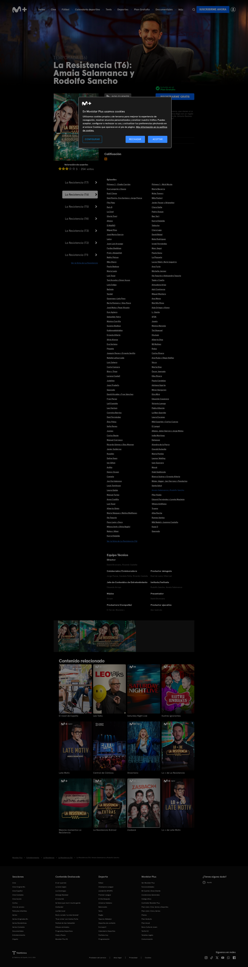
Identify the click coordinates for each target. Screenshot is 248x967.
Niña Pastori (157, 198)
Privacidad (133, 958)
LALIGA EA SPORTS (105, 891)
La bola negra (60, 887)
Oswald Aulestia (159, 449)
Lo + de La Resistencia (173, 773)
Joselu (155, 321)
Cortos (15, 903)
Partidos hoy (103, 935)
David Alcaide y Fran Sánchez (120, 394)
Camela (110, 476)
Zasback (131, 830)
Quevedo (111, 390)
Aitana (110, 221)
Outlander (59, 907)
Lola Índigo (112, 285)
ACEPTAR (158, 139)
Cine (53, 9)
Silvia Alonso (112, 339)
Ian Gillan (111, 463)
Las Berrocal (60, 911)
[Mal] (63, 168)
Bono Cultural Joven (149, 927)
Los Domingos (60, 891)
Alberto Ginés (113, 508)
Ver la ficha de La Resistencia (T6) (122, 541)
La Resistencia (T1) (76, 255)
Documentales (164, 9)
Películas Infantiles (19, 911)
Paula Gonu (157, 253)
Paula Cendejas (159, 380)
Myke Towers (157, 193)
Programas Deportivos (64, 931)
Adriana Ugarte (159, 385)
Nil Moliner (156, 344)
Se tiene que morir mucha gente (68, 903)
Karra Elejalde (158, 221)
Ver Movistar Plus (148, 883)
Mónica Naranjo (159, 326)
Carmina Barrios (114, 412)
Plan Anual (146, 923)
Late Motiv (64, 773)
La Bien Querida (159, 412)
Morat (154, 467)
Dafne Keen (112, 458)
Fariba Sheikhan (114, 248)
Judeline (111, 380)
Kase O (155, 526)
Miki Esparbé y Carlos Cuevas (165, 422)
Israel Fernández (159, 244)
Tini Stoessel (157, 330)
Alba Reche (157, 513)
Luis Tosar (111, 276)
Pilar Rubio (156, 495)
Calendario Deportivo (106, 931)
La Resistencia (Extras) (104, 830)
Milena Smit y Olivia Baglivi (118, 526)
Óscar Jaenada (158, 371)
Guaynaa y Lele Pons (116, 298)
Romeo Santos (158, 517)
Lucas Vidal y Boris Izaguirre (164, 262)
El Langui (156, 426)
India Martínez (158, 435)
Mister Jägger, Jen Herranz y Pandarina (169, 481)
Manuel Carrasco (115, 440)
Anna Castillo (113, 499)
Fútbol (65, 9)
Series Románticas (19, 923)
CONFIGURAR (92, 139)
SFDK (154, 317)
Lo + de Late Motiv (171, 830)
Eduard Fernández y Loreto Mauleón (168, 499)
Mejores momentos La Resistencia (70, 831)
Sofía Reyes (112, 426)
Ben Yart (155, 216)
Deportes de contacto (106, 923)
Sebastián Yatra (114, 317)
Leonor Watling (158, 458)
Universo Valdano (105, 903)
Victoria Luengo (159, 403)
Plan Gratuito (142, 9)
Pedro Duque (157, 211)
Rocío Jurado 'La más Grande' (67, 915)
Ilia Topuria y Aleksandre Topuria (166, 276)
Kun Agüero (112, 312)
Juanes (110, 431)
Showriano (132, 773)
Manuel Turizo (113, 495)
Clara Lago (157, 230)
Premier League (104, 895)
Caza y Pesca (60, 935)
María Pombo (158, 454)
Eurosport (102, 927)
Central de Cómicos (103, 773)
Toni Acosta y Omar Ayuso (118, 280)
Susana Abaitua (114, 326)
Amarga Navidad (61, 895)
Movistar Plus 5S (61, 939)
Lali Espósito (112, 403)
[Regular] (66, 168)
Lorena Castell (113, 376)
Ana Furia (156, 266)
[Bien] (70, 168)
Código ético (146, 899)
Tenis (109, 9)
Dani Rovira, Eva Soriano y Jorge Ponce (124, 198)
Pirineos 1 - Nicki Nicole (162, 184)
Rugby (100, 915)
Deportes (122, 9)
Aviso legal (118, 958)
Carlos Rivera (158, 353)
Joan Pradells (113, 385)
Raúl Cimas (112, 193)
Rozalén (110, 454)
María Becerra (158, 189)
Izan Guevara (158, 463)
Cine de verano (18, 907)
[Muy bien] (73, 168)
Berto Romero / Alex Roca (119, 303)
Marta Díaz (157, 367)
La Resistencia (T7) (77, 182)
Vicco (154, 362)
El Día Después (104, 899)
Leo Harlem (112, 408)
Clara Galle (157, 207)
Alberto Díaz (157, 339)
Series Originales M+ (20, 919)
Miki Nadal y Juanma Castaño (165, 522)
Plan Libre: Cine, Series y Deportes (155, 907)
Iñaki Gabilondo (159, 472)
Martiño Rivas (158, 303)
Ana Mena (156, 298)
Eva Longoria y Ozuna (116, 189)
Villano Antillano (159, 504)
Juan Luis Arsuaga (115, 244)
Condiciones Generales (151, 895)
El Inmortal (59, 899)
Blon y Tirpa (112, 371)
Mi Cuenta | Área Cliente (151, 891)
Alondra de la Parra (160, 444)
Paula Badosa (113, 266)
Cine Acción (17, 899)
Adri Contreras (158, 289)
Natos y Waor (113, 531)
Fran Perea (112, 399)
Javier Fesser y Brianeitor (163, 202)
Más (180, 9)
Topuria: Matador (105, 919)
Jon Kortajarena (114, 481)
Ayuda (209, 882)
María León (112, 271)
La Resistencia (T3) (77, 230)
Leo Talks (98, 716)
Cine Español (17, 891)
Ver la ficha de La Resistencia (84, 263)
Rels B (109, 207)
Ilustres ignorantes (171, 716)
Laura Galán (112, 490)
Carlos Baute (113, 435)
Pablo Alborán (158, 408)
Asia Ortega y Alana (160, 307)
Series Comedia (18, 927)
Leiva (109, 239)
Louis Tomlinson (114, 485)
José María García (115, 234)
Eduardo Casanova (160, 399)
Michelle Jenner (159, 271)
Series (41, 9)
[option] (69, 636)
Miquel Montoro (159, 294)
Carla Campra (113, 367)
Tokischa (155, 225)
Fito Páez (111, 202)
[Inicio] (19, 9)
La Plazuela (157, 257)
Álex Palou (111, 422)
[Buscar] (193, 9)
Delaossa (156, 440)
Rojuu (154, 348)
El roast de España (68, 716)
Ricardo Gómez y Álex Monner (120, 444)
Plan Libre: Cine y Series (151, 911)
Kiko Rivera (157, 376)
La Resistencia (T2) (77, 243)
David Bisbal (157, 234)
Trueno (155, 508)
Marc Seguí (157, 248)
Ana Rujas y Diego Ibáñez (163, 358)
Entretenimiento (18, 935)
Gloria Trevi (112, 216)
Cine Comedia (17, 895)
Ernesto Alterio (113, 335)
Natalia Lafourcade (115, 358)
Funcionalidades (148, 887)
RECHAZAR (135, 139)
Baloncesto (102, 907)
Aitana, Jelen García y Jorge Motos (167, 431)
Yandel (110, 294)
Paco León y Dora (115, 522)
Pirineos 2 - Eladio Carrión (118, 184)
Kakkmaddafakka (115, 330)
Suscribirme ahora (212, 9)
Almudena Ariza (159, 285)
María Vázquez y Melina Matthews (122, 513)
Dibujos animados (62, 927)
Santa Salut (157, 485)
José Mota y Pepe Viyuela (118, 307)
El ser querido (60, 883)
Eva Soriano (112, 344)
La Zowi (110, 211)
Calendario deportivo (87, 9)
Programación (104, 939)
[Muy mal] (60, 168)
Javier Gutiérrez (114, 449)
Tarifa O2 (145, 931)
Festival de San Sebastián (65, 923)
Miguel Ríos (112, 230)
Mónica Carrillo (114, 321)
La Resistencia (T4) (77, 218)
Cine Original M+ (18, 887)
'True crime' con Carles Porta (66, 919)
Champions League (105, 887)
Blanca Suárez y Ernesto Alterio (166, 476)
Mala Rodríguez (159, 239)
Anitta (109, 467)
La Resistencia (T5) (77, 206)
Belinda (110, 289)
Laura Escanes (158, 417)
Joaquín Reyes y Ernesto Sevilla (121, 353)
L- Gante (156, 312)
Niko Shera (111, 262)
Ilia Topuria (112, 517)
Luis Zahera (112, 362)
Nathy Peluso (113, 257)
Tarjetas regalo (147, 935)
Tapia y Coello (158, 280)
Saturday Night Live (137, 716)
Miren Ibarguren (159, 390)
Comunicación (147, 939)
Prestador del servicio (97, 958)
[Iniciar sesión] (233, 9)
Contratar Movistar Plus (151, 903)
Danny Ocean (113, 472)
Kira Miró (156, 394)
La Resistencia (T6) (77, 194)
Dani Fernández (114, 417)
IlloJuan (155, 335)
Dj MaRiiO (111, 225)
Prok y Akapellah (114, 253)
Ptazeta (110, 348)
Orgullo (15, 939)
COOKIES (148, 958)
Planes (144, 915)
